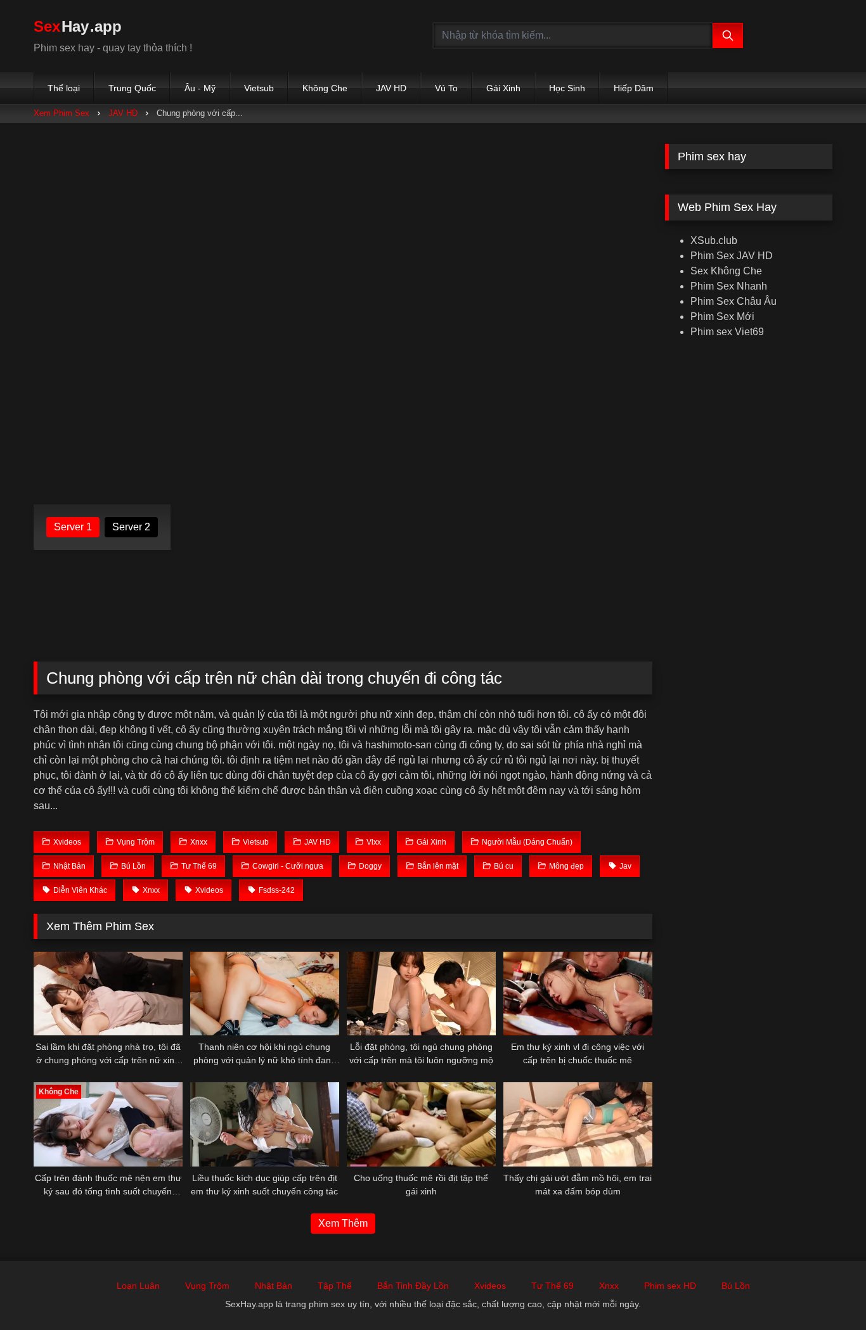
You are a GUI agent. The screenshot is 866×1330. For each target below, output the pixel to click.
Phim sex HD (670, 1286)
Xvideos (490, 1286)
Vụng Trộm (207, 1286)
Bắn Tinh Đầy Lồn (413, 1286)
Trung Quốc (132, 88)
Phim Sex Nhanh (728, 286)
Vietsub (259, 88)
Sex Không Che (726, 270)
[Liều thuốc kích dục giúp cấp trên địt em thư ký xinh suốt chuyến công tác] (264, 1124)
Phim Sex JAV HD (731, 255)
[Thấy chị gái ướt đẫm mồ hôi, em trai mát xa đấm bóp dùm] (577, 1124)
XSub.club (713, 240)
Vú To (446, 88)
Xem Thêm (343, 1223)
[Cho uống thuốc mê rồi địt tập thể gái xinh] (421, 1124)
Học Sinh (567, 88)
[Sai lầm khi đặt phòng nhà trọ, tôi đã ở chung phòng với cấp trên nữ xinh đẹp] (108, 993)
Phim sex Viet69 (727, 331)
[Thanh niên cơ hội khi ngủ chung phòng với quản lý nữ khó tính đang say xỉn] (264, 993)
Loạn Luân (138, 1286)
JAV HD (391, 88)
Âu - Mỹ (200, 88)
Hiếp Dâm (634, 88)
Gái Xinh (503, 88)
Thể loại (64, 88)
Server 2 (131, 526)
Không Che (324, 88)
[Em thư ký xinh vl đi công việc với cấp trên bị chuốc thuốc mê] (577, 993)
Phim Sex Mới (722, 316)
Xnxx (609, 1286)
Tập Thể (335, 1286)
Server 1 (73, 526)
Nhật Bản (273, 1286)
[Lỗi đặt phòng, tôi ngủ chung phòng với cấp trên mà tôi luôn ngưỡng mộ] (421, 993)
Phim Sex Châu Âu (733, 301)
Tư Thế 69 (552, 1286)
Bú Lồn (735, 1286)
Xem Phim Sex (61, 113)
